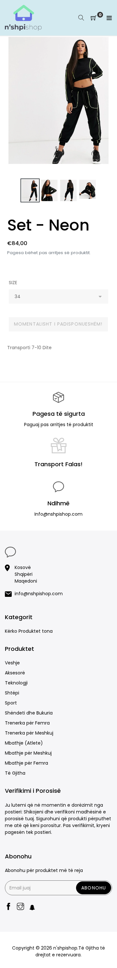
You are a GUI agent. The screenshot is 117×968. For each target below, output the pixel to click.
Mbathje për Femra (26, 763)
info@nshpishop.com (39, 593)
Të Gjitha (15, 773)
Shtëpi (12, 693)
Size (13, 282)
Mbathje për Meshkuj (28, 753)
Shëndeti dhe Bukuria (29, 713)
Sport (11, 703)
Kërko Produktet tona (29, 631)
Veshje (12, 663)
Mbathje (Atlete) (24, 743)
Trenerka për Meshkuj (29, 733)
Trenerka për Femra (27, 723)
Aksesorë (15, 673)
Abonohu (93, 888)
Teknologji (16, 683)
